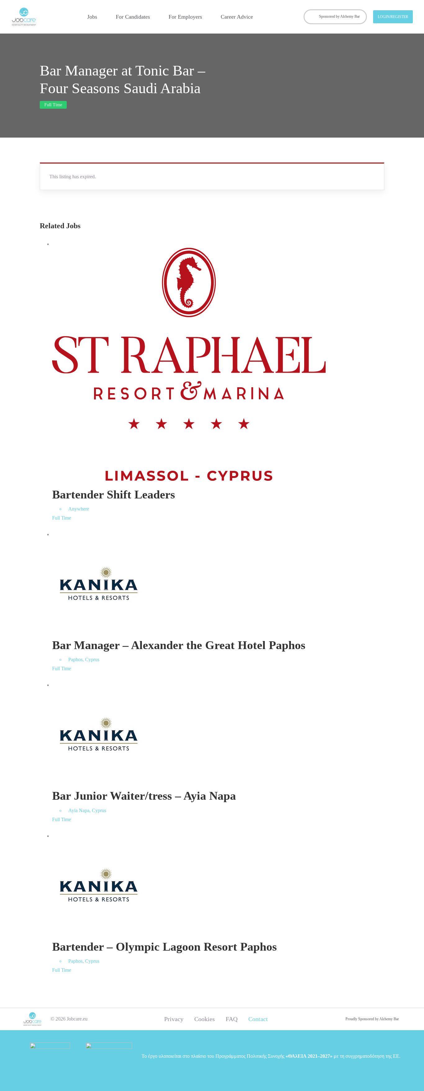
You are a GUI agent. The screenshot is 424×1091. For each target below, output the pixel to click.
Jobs (92, 17)
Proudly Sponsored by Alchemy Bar (372, 1019)
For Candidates (133, 17)
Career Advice (237, 17)
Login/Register (393, 17)
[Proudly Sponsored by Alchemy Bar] (339, 1019)
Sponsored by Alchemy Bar (339, 16)
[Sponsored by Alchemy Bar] (312, 17)
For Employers (185, 17)
